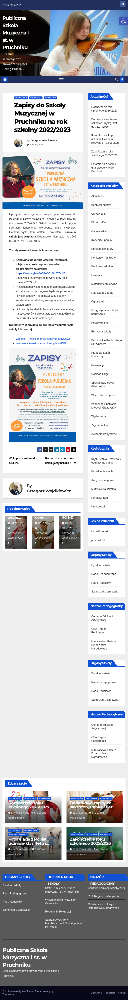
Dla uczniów (98, 222)
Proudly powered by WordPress (18, 991)
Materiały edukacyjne (104, 284)
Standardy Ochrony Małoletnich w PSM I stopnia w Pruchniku (63, 923)
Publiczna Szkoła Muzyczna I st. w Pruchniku (15, 33)
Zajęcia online (100, 425)
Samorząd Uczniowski (104, 591)
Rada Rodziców (101, 582)
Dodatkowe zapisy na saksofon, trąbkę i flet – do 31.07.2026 (105, 123)
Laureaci (96, 275)
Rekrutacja (50, 98)
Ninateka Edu (99, 497)
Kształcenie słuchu (102, 471)
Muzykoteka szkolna (103, 489)
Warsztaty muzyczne (103, 395)
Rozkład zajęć (100, 374)
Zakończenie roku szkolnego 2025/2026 (90, 841)
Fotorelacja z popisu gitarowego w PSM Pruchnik (103, 168)
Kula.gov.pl (98, 506)
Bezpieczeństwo (101, 205)
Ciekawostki (98, 213)
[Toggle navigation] (61, 79)
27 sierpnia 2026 (20, 813)
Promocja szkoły (101, 331)
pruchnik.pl (98, 540)
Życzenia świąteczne (104, 434)
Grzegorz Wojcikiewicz (43, 140)
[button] (123, 21)
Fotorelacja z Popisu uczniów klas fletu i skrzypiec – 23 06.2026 (105, 139)
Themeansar (8, 994)
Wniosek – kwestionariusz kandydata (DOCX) (43, 338)
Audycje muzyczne (102, 480)
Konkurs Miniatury (102, 248)
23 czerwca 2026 (82, 849)
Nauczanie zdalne (102, 292)
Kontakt (122, 993)
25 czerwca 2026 (20, 849)
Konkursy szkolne (102, 266)
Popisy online (99, 322)
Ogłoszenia (36, 98)
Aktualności (21, 98)
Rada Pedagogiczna (103, 574)
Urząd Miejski (99, 531)
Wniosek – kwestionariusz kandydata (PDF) (42, 343)
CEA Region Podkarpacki (103, 896)
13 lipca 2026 (80, 813)
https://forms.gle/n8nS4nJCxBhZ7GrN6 (40, 273)
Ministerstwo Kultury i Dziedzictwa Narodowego (104, 645)
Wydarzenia (98, 416)
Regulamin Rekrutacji (58, 911)
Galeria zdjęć (99, 231)
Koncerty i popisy (101, 240)
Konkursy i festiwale (103, 257)
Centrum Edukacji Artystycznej (106, 888)
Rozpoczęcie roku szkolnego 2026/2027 (28, 804)
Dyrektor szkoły (100, 565)
